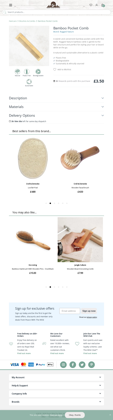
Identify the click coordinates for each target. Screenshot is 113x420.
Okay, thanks (75, 415)
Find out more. (56, 415)
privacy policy (92, 317)
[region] (56, 415)
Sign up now (88, 311)
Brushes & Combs (27, 21)
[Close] (110, 412)
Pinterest (91, 364)
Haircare (13, 21)
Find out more (24, 353)
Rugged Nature (67, 31)
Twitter (82, 364)
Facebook (72, 364)
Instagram (63, 364)
